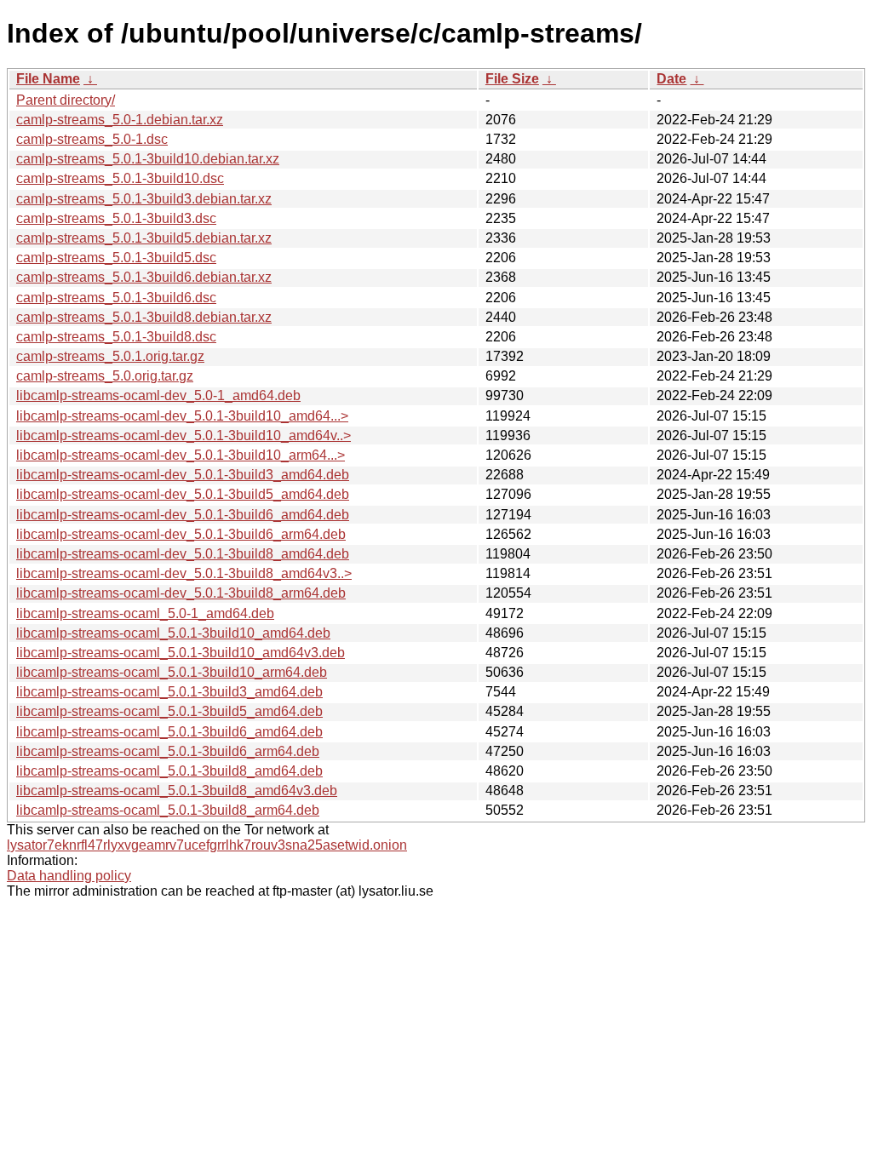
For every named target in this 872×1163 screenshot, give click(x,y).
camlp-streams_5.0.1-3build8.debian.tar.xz (144, 317)
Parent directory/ (65, 100)
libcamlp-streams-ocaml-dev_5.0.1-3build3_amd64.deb (182, 474)
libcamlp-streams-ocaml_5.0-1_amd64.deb (145, 613)
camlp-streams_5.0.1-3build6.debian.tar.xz (144, 277)
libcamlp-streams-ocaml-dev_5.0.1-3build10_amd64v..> (183, 435)
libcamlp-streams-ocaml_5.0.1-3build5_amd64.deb (169, 711)
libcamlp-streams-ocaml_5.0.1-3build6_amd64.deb (169, 732)
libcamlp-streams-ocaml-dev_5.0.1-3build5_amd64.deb (182, 494)
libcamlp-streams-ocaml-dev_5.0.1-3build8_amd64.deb (182, 554)
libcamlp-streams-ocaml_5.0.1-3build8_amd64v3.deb (176, 790)
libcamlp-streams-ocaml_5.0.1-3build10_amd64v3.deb (180, 652)
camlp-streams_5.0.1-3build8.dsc (116, 336)
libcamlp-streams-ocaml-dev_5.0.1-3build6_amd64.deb (182, 514)
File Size (512, 79)
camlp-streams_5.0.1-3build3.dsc (116, 218)
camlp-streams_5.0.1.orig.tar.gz (110, 356)
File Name (48, 79)
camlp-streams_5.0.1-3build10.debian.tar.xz (147, 159)
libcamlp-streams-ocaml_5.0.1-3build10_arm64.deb (171, 672)
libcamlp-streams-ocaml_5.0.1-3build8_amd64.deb (169, 771)
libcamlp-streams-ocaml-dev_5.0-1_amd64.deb (158, 395)
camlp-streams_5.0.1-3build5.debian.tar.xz (144, 238)
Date (671, 79)
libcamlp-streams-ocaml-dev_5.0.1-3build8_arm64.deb (181, 593)
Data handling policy (69, 875)
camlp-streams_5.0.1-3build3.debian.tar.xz (144, 199)
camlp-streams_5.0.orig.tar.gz (104, 376)
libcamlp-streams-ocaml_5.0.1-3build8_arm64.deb (167, 810)
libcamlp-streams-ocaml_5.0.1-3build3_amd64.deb (169, 692)
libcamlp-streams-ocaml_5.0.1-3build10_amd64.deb (173, 633)
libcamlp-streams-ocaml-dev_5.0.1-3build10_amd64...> (182, 416)
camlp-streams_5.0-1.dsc (92, 139)
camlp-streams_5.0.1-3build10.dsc (120, 178)
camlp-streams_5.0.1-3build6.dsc (116, 297)
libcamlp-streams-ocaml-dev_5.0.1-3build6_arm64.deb (181, 534)
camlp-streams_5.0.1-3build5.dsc (116, 257)
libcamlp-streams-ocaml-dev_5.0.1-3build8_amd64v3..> (184, 573)
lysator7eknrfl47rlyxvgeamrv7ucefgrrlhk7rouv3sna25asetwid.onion (207, 845)
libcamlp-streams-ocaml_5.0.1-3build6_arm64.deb (167, 751)
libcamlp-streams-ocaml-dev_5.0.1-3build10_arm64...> (180, 455)
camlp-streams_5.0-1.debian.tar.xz (119, 119)
